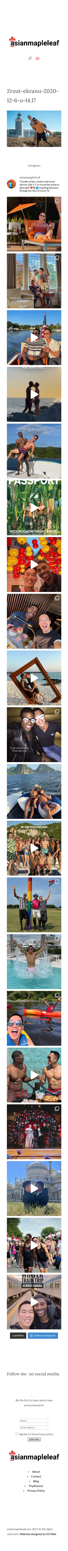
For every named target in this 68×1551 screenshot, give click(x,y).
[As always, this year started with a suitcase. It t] (34, 678)
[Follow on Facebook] (44, 17)
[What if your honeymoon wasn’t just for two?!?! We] (34, 848)
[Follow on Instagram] (58, 17)
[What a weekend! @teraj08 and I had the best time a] (34, 904)
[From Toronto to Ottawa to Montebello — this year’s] (34, 1018)
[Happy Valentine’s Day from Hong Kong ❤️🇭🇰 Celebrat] (34, 621)
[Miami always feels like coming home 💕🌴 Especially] (34, 961)
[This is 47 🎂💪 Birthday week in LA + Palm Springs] (34, 224)
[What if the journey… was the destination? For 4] (34, 1302)
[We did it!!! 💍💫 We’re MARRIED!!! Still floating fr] (34, 1131)
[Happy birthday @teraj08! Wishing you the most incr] (34, 1188)
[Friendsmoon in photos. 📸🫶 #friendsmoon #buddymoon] (34, 791)
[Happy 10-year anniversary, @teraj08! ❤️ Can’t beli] (34, 734)
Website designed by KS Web (38, 1534)
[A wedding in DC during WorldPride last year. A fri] (34, 507)
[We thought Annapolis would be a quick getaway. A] (34, 337)
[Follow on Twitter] (51, 17)
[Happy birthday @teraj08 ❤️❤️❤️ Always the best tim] (34, 451)
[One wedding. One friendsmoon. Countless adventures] (34, 394)
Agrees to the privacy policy (35, 1434)
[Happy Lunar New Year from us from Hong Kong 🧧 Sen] (34, 564)
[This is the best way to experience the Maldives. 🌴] (34, 1075)
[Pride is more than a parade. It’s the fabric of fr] (34, 1245)
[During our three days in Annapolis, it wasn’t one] (34, 280)
